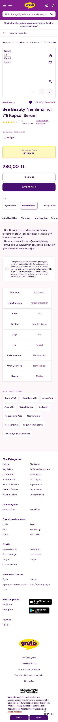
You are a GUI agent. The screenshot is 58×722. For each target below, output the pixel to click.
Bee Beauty (8, 102)
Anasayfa (6, 42)
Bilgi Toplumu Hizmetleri (29, 669)
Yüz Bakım (34, 42)
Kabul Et (19, 717)
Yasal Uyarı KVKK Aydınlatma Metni (29, 675)
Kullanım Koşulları (29, 663)
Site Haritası (29, 681)
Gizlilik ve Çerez (29, 658)
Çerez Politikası (15, 711)
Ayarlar (38, 717)
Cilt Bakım (20, 42)
